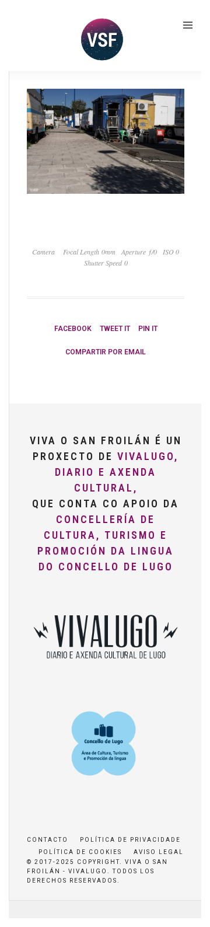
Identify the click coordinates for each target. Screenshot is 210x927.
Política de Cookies (80, 852)
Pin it (148, 329)
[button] (25, 37)
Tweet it (115, 329)
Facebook (73, 329)
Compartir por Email (105, 352)
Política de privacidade (130, 840)
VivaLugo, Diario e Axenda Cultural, (116, 472)
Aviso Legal (159, 852)
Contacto (47, 840)
